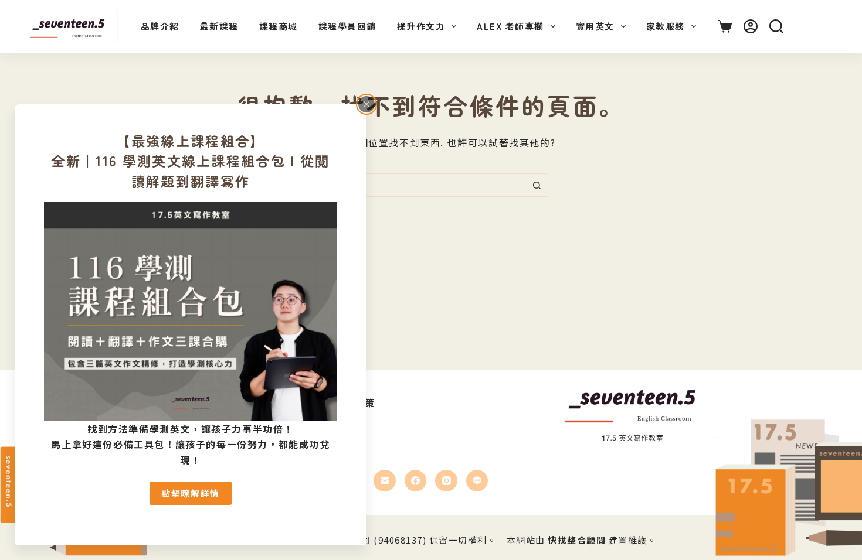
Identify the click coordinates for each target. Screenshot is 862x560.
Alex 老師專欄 (510, 26)
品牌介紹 (160, 26)
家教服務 (665, 26)
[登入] (751, 26)
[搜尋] (776, 26)
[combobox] (419, 185)
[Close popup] (366, 104)
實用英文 (595, 26)
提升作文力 (421, 26)
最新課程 (219, 26)
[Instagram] (446, 481)
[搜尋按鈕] (536, 185)
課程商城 (278, 26)
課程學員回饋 (347, 26)
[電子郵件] (385, 481)
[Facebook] (416, 481)
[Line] (477, 481)
